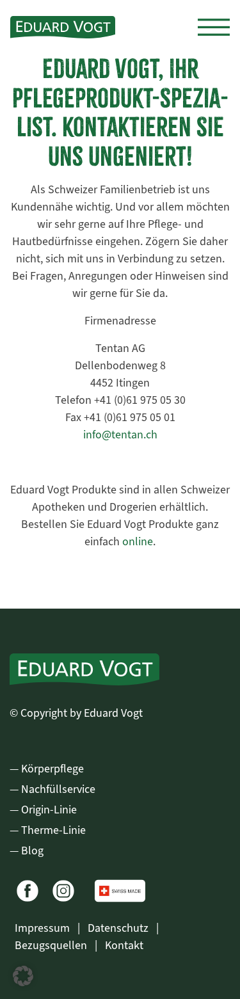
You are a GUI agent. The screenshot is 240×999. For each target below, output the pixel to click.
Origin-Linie (49, 810)
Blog (32, 850)
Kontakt (124, 945)
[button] (23, 976)
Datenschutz (119, 928)
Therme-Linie (53, 830)
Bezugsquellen (52, 945)
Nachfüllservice (58, 789)
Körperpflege (52, 769)
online (137, 541)
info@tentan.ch (120, 435)
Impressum (43, 928)
